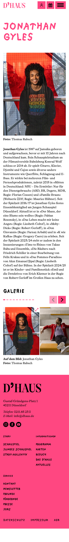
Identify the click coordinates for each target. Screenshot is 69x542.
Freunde (9, 494)
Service (8, 475)
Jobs (7, 509)
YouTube (18, 424)
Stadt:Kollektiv (15, 454)
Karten (41, 449)
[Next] (62, 300)
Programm (43, 444)
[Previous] (53, 300)
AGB (57, 520)
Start (7, 436)
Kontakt (9, 484)
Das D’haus (44, 460)
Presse (8, 504)
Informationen (46, 436)
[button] (42, 5)
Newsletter (11, 489)
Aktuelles (43, 465)
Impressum (39, 520)
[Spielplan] (50, 5)
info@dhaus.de (24, 416)
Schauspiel (11, 444)
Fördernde (10, 499)
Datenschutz (14, 520)
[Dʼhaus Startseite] (14, 5)
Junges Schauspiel (17, 449)
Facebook (12, 424)
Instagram (5, 424)
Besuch (41, 454)
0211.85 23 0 (22, 412)
